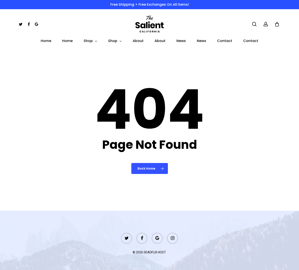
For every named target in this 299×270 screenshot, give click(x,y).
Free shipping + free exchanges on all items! (149, 4)
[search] (254, 24)
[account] (265, 24)
